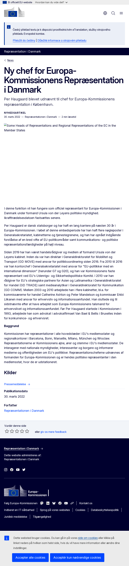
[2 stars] (9, 431)
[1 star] (6, 431)
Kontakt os (85, 503)
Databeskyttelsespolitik (105, 510)
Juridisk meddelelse (15, 516)
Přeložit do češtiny (24, 40)
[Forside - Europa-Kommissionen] (14, 12)
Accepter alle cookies (30, 557)
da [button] (105, 13)
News (10, 60)
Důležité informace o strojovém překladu (61, 40)
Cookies (80, 510)
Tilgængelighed (42, 516)
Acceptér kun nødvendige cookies (77, 557)
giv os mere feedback (53, 431)
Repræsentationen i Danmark (24, 410)
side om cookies (88, 538)
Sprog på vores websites (55, 510)
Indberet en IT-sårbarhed (19, 510)
